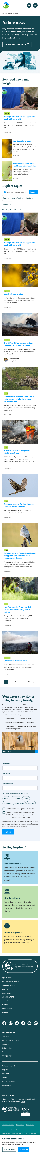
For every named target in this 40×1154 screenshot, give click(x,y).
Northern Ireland (8, 1081)
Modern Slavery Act (17, 1133)
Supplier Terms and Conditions (22, 1129)
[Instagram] (11, 1023)
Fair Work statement (30, 1133)
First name (6, 763)
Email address (8, 783)
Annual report (7, 1001)
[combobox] (6, 198)
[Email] (36, 1023)
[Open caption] (36, 751)
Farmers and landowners (11, 1040)
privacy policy (23, 826)
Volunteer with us (8, 985)
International (7, 1085)
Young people (7, 1056)
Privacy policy (29, 1124)
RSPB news (6, 993)
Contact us (6, 1004)
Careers (5, 989)
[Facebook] (4, 1023)
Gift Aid (5, 1012)
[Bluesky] (17, 1023)
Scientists (5, 1044)
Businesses (6, 1052)
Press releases (7, 1008)
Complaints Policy (7, 1129)
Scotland (5, 1073)
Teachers (5, 1036)
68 (29, 681)
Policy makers (7, 1048)
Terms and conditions (8, 1124)
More (23, 1101)
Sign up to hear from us (10, 981)
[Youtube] (29, 1023)
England (5, 1069)
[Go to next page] (34, 682)
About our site (6, 1133)
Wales (4, 1077)
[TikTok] (23, 1023)
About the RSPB (8, 997)
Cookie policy (20, 1124)
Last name (6, 773)
